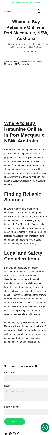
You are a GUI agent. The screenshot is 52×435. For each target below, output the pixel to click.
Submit (15, 421)
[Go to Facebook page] (10, 433)
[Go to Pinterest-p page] (18, 433)
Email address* (11, 372)
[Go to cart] (39, 11)
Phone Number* (11, 407)
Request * (8, 386)
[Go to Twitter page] (6, 433)
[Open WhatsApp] (45, 427)
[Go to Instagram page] (14, 433)
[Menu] (46, 11)
